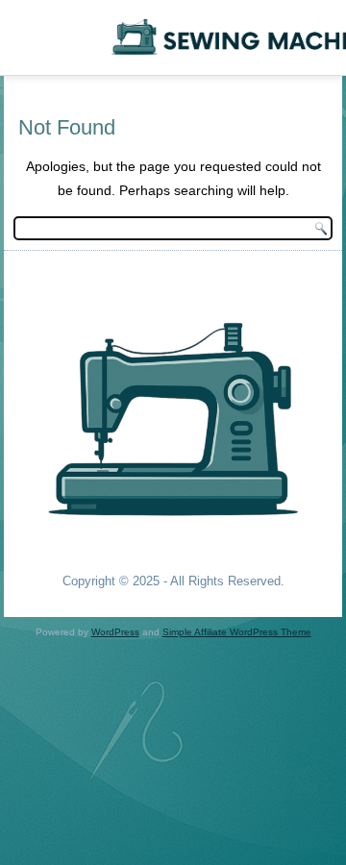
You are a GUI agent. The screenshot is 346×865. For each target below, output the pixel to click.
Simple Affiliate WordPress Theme (236, 632)
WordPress (115, 632)
